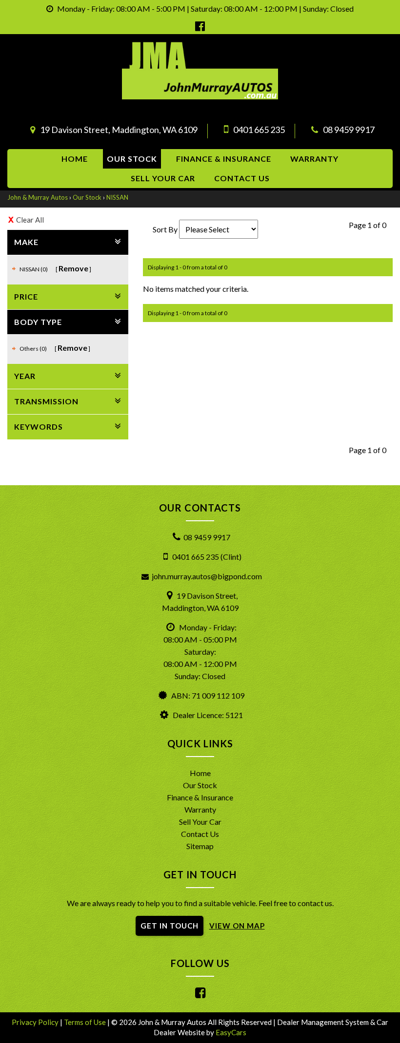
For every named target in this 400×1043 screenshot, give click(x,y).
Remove (73, 268)
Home (74, 158)
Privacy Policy (36, 1022)
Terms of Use (85, 1022)
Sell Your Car (163, 178)
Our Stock (132, 158)
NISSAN (117, 197)
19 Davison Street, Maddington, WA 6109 (119, 129)
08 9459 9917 (349, 129)
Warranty (314, 158)
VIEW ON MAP (237, 925)
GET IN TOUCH (169, 925)
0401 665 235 (259, 129)
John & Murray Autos (37, 197)
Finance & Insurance (223, 158)
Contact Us (200, 833)
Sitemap (200, 846)
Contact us (242, 178)
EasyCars (231, 1032)
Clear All (30, 219)
